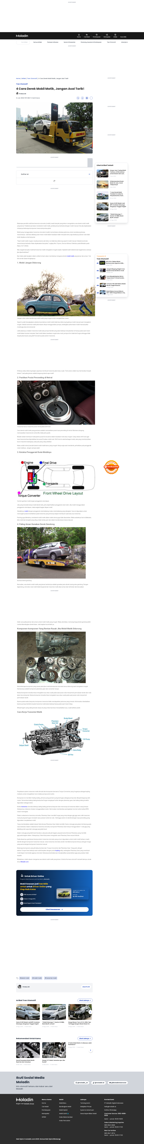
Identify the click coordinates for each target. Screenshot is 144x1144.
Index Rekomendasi (65, 1117)
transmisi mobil (51, 978)
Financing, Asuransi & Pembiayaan (91, 42)
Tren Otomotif (111, 42)
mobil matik (70, 256)
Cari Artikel (24, 42)
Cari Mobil (45, 1107)
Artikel (24, 78)
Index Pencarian (64, 1121)
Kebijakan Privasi (85, 1107)
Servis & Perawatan (69, 42)
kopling (57, 850)
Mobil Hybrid (63, 1110)
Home (18, 78)
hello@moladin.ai (110, 1107)
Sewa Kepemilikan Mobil (88, 1114)
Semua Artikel (37, 42)
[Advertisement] (72, 17)
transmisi (24, 806)
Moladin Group (29, 1104)
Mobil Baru (62, 1103)
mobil (26, 511)
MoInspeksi (45, 1114)
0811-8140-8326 (109, 1125)
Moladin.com (25, 862)
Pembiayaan (46, 1110)
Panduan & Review (52, 42)
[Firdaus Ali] (20, 987)
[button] (78, 98)
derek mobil (25, 978)
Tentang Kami (85, 1103)
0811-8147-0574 (109, 1133)
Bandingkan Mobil (65, 1107)
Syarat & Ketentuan (87, 1110)
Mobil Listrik (63, 1114)
